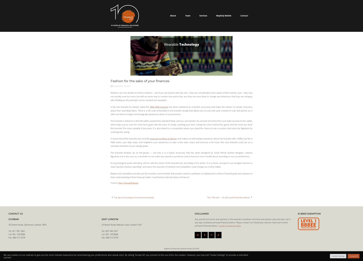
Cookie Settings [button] (338, 256)
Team (187, 16)
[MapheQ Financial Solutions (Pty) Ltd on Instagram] (212, 235)
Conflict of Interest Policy (229, 225)
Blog (121, 183)
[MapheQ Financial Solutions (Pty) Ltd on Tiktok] (218, 235)
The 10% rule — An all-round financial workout (228, 197)
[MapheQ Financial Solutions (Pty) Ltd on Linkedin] (198, 235)
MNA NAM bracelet (159, 107)
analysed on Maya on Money (163, 138)
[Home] (125, 15)
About (173, 16)
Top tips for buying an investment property (134, 197)
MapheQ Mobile (223, 16)
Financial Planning (130, 183)
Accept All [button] (353, 256)
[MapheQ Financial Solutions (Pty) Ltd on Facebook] (205, 235)
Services (203, 16)
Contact (244, 16)
